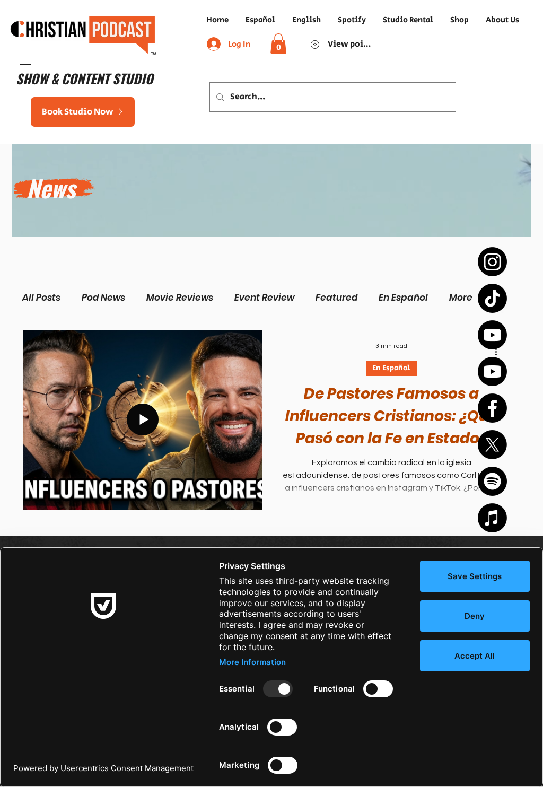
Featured (336, 297)
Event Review (264, 297)
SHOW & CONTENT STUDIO (84, 78)
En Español (403, 297)
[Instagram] (492, 261)
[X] (492, 444)
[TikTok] (492, 298)
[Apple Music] (492, 517)
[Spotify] (492, 481)
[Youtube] (492, 334)
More (460, 297)
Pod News (103, 297)
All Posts (41, 297)
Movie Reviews (179, 297)
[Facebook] (492, 408)
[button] (278, 43)
